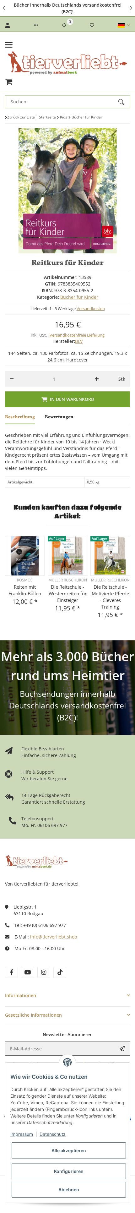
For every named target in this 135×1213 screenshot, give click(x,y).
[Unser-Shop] (36, 861)
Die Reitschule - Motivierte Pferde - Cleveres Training (110, 597)
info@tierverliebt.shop (53, 937)
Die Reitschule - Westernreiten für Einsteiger (68, 593)
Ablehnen (68, 1189)
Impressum (21, 1134)
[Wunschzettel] (91, 25)
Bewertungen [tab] (59, 417)
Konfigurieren (69, 1171)
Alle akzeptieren (68, 1150)
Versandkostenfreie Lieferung (77, 335)
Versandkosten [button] (91, 308)
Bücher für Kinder (79, 297)
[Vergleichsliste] (64, 25)
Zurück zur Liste (21, 117)
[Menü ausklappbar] (9, 45)
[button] (4, 8)
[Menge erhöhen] (96, 379)
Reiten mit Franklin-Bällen (24, 590)
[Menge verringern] (11, 379)
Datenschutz (53, 1134)
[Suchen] (124, 102)
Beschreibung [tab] (20, 417)
